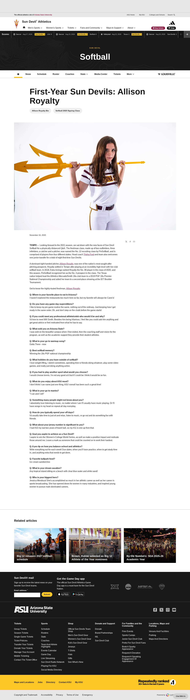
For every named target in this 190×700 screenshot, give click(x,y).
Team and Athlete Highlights (49, 645)
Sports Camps (128, 635)
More (129, 74)
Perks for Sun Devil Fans (134, 643)
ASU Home (131, 15)
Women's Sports (53, 28)
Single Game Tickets (23, 637)
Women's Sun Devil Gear (79, 639)
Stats (82, 74)
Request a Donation (131, 653)
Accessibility (46, 695)
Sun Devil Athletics (36, 21)
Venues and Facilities (159, 631)
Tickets (70, 28)
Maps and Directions (158, 639)
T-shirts (71, 650)
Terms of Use (73, 695)
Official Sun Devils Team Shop (79, 630)
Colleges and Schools (157, 15)
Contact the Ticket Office (25, 660)
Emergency (87, 695)
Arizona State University (43, 15)
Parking (152, 635)
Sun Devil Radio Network (52, 662)
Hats (70, 654)
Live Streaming (48, 658)
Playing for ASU (48, 666)
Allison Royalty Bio (41, 111)
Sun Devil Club (102, 640)
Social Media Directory (51, 670)
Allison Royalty (66, 264)
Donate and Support (105, 623)
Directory (50, 682)
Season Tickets (21, 633)
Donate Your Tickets (23, 648)
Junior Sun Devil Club (132, 639)
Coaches (69, 74)
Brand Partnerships (104, 633)
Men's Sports (34, 28)
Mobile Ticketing (21, 656)
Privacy (59, 695)
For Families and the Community (132, 624)
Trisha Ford (89, 254)
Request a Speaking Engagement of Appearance (131, 658)
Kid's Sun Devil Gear (77, 643)
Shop (172, 28)
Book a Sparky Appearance (128, 648)
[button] (187, 34)
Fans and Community (90, 28)
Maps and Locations (24, 682)
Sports (44, 623)
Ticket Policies (20, 640)
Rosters (44, 633)
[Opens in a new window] (157, 682)
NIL (96, 637)
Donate (98, 629)
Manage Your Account (24, 652)
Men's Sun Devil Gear (78, 635)
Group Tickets (20, 629)
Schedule (41, 74)
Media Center (102, 75)
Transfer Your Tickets (23, 644)
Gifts (70, 658)
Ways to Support (113, 28)
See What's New (75, 662)
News (28, 74)
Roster (56, 74)
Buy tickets (159, 28)
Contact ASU (65, 682)
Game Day (46, 654)
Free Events (127, 631)
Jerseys (71, 647)
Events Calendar (48, 650)
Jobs (40, 682)
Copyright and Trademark (25, 695)
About (130, 28)
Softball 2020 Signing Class (69, 111)
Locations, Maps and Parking (159, 624)
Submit (47, 594)
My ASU (142, 15)
